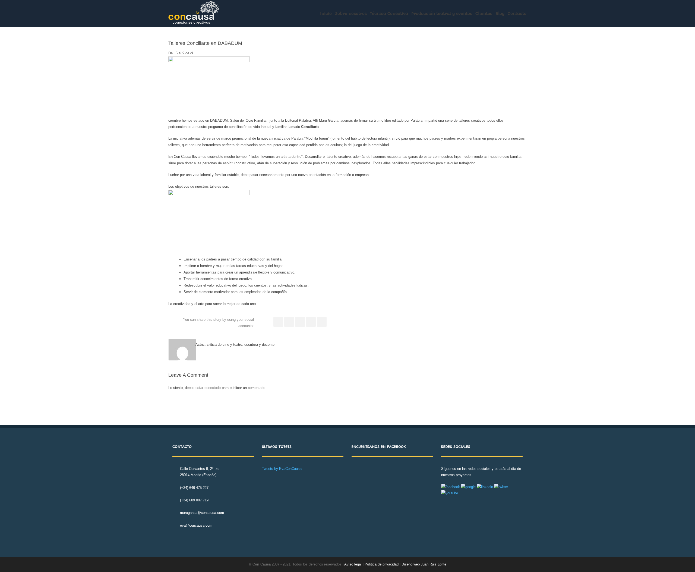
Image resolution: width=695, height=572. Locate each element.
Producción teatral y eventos (441, 13)
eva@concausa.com (196, 525)
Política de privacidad (382, 564)
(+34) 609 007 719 (194, 500)
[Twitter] (289, 322)
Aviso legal (353, 564)
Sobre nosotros (351, 13)
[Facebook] (278, 322)
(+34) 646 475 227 (194, 488)
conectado (212, 388)
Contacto (517, 13)
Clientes (483, 13)
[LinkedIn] (300, 322)
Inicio (326, 13)
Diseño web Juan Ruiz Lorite (424, 564)
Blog (499, 13)
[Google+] (311, 322)
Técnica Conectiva (389, 13)
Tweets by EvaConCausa (282, 469)
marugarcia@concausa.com (202, 513)
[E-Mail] (322, 322)
